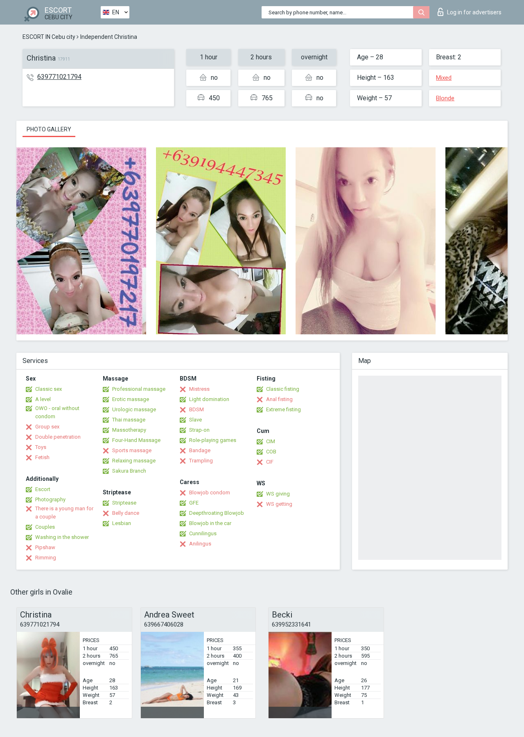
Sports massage (131, 450)
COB (271, 452)
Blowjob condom (209, 492)
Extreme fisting (283, 409)
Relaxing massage (134, 461)
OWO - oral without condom (57, 412)
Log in (474, 12)
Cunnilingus (203, 533)
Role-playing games (212, 440)
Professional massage (138, 389)
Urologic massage (134, 409)
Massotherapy (129, 430)
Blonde (445, 98)
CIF (269, 462)
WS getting (279, 504)
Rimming (45, 557)
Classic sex (48, 389)
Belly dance (125, 513)
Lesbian (121, 523)
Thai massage (128, 420)
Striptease (124, 503)
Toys (40, 447)
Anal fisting (279, 399)
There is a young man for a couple (64, 512)
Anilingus (200, 544)
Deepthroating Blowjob (216, 513)
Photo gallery (49, 129)
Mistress (199, 389)
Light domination (209, 399)
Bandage (199, 450)
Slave (195, 420)
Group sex (47, 427)
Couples (45, 527)
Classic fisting (282, 389)
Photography (50, 499)
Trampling (201, 461)
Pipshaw (45, 547)
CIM (270, 441)
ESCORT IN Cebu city (49, 37)
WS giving (278, 494)
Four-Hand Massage (136, 440)
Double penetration (58, 437)
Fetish (42, 457)
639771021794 (59, 77)
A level (43, 399)
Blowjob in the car (210, 523)
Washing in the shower (62, 537)
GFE (194, 503)
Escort (42, 489)
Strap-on (199, 430)
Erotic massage (130, 399)
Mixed (444, 77)
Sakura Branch (129, 471)
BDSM (196, 409)
